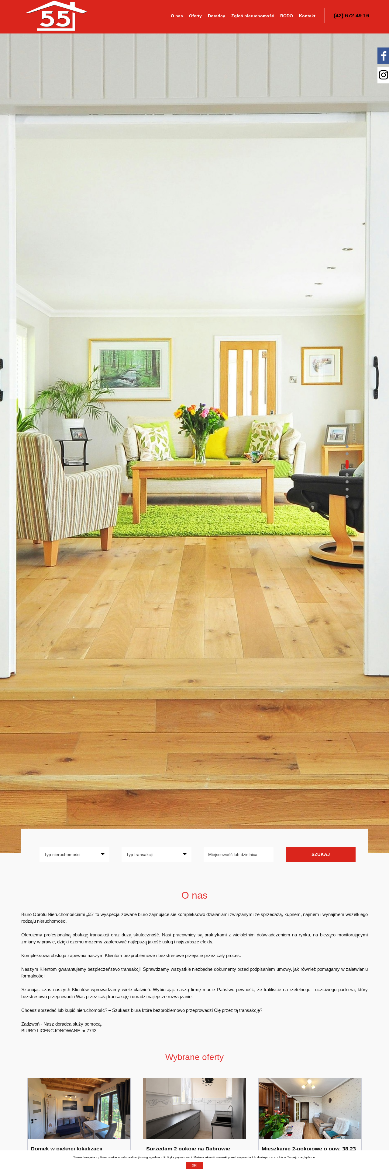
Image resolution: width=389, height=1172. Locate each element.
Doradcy (216, 15)
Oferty (195, 15)
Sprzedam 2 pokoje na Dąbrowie (188, 1149)
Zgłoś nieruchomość (252, 15)
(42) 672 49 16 (351, 15)
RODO (286, 15)
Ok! (194, 1165)
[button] (347, 446)
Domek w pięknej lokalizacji (66, 1149)
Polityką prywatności (178, 1157)
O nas (177, 15)
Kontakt (307, 15)
